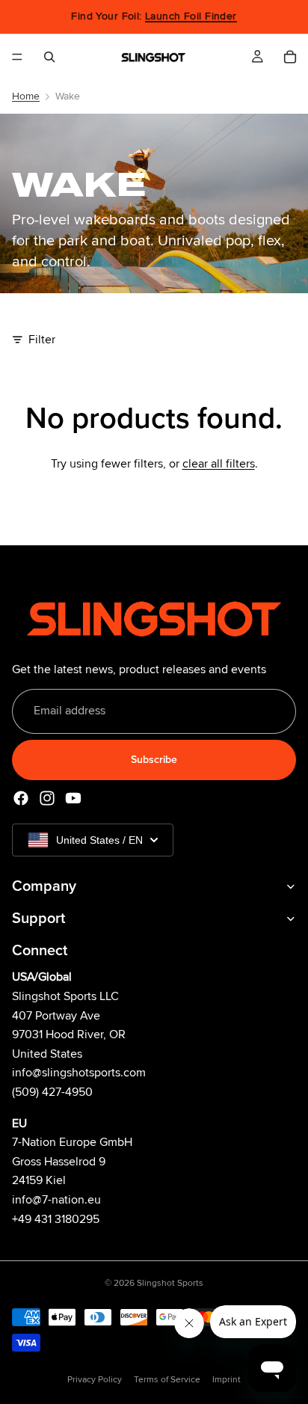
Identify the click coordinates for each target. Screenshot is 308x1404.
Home (26, 96)
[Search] (49, 56)
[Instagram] (47, 798)
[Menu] (17, 57)
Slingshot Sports (170, 1283)
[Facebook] (21, 798)
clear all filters (218, 463)
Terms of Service (167, 1379)
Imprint (226, 1379)
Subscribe (154, 759)
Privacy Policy (94, 1379)
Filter (41, 339)
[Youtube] (73, 798)
